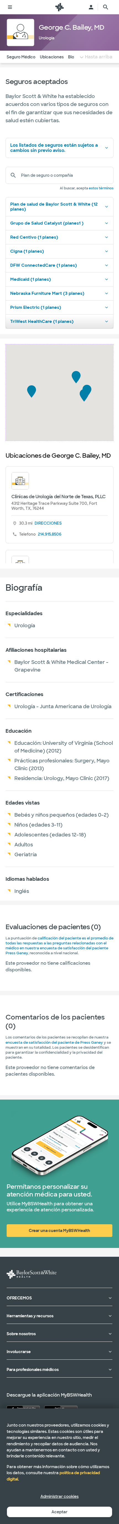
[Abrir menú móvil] (10, 7)
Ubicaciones (52, 56)
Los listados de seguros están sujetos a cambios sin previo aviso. (54, 148)
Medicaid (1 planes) (30, 279)
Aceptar (59, 1511)
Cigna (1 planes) (27, 251)
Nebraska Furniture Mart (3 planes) (47, 293)
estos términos (101, 188)
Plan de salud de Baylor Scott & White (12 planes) (54, 207)
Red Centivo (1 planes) (34, 237)
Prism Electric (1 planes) (35, 307)
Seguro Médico (21, 56)
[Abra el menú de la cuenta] (91, 7)
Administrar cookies (59, 1496)
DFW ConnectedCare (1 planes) (43, 265)
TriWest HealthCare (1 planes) (42, 321)
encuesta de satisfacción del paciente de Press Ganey (54, 1042)
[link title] (59, 7)
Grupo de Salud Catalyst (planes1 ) (47, 223)
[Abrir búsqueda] (105, 7)
